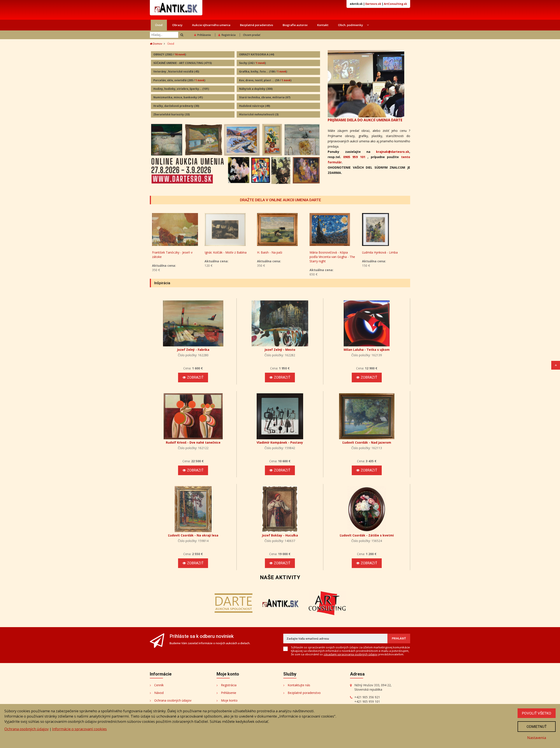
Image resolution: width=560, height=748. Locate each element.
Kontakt (322, 25)
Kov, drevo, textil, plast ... (265, 80)
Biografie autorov (295, 25)
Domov (157, 44)
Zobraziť (195, 377)
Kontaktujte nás (299, 685)
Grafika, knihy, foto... (263, 71)
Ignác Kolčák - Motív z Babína (226, 252)
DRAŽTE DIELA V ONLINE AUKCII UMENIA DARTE (280, 200)
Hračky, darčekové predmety (176, 106)
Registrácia (229, 35)
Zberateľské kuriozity (171, 114)
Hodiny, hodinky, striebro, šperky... (181, 89)
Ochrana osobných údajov (172, 700)
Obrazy (177, 25)
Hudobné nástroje (254, 106)
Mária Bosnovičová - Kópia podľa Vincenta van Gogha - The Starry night (332, 256)
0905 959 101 (354, 157)
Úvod (159, 25)
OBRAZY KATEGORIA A (256, 54)
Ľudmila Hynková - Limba (380, 252)
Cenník (159, 685)
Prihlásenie (204, 35)
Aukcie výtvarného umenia (211, 25)
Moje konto (229, 700)
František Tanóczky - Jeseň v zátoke (172, 254)
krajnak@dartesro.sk (392, 152)
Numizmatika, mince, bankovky (178, 97)
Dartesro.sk (373, 3)
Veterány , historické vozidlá (176, 71)
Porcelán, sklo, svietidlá (179, 80)
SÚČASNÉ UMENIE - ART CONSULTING (182, 63)
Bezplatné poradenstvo (256, 25)
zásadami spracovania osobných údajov (351, 654)
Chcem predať (251, 35)
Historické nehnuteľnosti (258, 114)
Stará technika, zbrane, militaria (264, 97)
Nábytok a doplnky (256, 89)
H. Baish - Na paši (269, 252)
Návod (159, 693)
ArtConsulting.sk (395, 3)
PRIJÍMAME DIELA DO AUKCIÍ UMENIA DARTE (365, 120)
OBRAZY (169, 54)
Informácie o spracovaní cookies (79, 728)
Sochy (252, 63)
